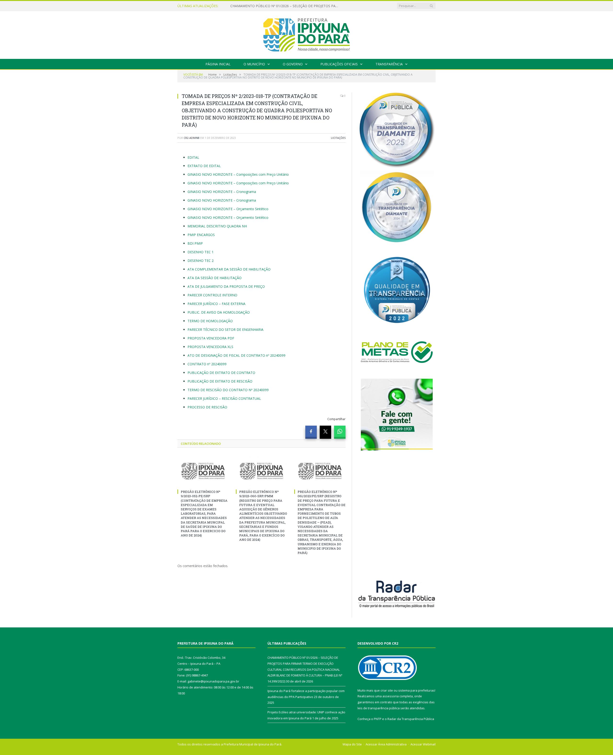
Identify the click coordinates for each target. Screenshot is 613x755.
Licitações (338, 138)
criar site (386, 690)
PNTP (377, 719)
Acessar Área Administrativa (386, 744)
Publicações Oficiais (339, 64)
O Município (254, 64)
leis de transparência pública (379, 708)
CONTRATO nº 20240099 (207, 364)
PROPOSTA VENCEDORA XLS (210, 346)
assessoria (390, 696)
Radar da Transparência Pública (410, 719)
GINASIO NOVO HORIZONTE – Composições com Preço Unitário (238, 174)
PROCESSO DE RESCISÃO (207, 407)
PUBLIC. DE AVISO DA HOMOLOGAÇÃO (218, 312)
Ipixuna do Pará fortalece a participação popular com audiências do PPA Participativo (285, 6)
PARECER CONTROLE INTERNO (212, 295)
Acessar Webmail (423, 744)
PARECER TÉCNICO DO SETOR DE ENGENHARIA (225, 329)
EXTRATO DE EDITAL (204, 165)
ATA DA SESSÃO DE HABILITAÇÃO (214, 278)
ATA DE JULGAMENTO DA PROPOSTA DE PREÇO (226, 286)
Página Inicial (218, 64)
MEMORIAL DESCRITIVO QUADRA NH (217, 226)
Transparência (389, 64)
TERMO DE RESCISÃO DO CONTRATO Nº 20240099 (228, 390)
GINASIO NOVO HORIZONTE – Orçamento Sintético (227, 209)
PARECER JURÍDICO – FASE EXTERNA (216, 303)
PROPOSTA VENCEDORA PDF (210, 338)
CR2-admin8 (191, 138)
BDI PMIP (195, 243)
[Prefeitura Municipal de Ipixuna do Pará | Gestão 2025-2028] (306, 34)
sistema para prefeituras (416, 690)
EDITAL (193, 157)
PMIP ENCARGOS (201, 234)
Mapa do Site (352, 744)
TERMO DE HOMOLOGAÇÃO (210, 321)
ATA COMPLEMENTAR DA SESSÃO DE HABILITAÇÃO (229, 269)
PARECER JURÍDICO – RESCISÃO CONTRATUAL (224, 398)
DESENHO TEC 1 (200, 252)
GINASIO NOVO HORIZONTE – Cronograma (221, 191)
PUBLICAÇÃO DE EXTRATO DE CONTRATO (221, 372)
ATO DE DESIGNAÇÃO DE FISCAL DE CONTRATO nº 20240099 (236, 355)
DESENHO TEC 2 (200, 260)
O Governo (293, 64)
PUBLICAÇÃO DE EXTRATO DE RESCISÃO (219, 381)
